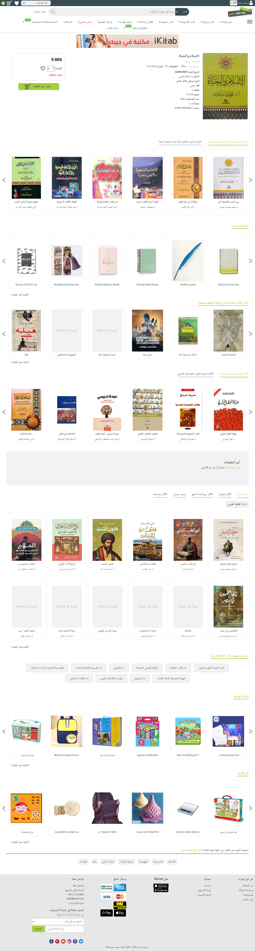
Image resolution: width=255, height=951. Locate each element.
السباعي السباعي (66, 569)
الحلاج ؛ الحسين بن (26, 564)
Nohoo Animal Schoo (66, 755)
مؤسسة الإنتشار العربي (111, 678)
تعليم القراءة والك (107, 755)
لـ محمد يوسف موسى (228, 207)
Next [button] (4, 180)
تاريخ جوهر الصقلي (228, 564)
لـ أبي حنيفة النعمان (26, 439)
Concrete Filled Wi (148, 832)
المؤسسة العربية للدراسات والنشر (47, 668)
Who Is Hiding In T (188, 755)
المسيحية (158, 861)
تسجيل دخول (243, 3)
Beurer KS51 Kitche (188, 832)
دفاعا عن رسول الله (188, 355)
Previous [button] (251, 180)
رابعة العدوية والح (67, 631)
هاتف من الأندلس (148, 564)
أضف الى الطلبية (42, 86)
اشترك (38, 929)
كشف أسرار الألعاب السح (148, 202)
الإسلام (171, 861)
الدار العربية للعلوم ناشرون (211, 668)
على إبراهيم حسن (227, 569)
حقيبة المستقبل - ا (26, 755)
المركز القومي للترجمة (147, 668)
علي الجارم (187, 569)
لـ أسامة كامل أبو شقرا (66, 439)
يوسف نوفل (25, 636)
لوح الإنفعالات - (26, 832)
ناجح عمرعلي (147, 636)
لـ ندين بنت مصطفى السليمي (107, 439)
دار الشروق (139, 678)
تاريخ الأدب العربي (67, 564)
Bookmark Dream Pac (66, 285)
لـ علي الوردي (228, 439)
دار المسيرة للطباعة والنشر (89, 668)
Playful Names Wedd (107, 285)
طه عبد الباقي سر (25, 569)
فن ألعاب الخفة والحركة (107, 202)
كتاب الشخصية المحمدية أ (188, 434)
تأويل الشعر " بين (27, 631)
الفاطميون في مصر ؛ (228, 631)
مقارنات (83, 861)
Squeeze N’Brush (147, 755)
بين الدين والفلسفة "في (228, 202)
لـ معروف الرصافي (188, 439)
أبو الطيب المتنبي (188, 564)
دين (184, 850)
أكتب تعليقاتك (232, 467)
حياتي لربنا (147, 355)
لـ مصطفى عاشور (147, 207)
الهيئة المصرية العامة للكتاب (171, 678)
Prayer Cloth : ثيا (107, 832)
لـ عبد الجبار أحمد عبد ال (107, 207)
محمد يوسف (190, 61)
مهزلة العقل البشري (228, 434)
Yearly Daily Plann (148, 285)
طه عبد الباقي (66, 636)
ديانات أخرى (108, 861)
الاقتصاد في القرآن (66, 434)
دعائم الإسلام (26, 434)
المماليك (188, 631)
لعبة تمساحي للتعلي (228, 832)
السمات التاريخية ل (147, 631)
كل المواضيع (194, 850)
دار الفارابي (119, 668)
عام (94, 861)
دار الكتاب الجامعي (79, 678)
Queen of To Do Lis (26, 285)
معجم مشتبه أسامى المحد (26, 202)
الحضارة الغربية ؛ (228, 355)
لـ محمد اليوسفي (147, 439)
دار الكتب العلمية (178, 668)
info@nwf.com (75, 899)
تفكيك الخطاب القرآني (148, 434)
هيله (26, 355)
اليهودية (143, 861)
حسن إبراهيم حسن (227, 636)
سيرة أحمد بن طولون (107, 631)
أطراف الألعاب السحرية (67, 202)
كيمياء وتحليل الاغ (107, 355)
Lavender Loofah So (66, 832)
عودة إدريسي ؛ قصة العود (107, 434)
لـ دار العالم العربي (237, 504)
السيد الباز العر (187, 636)
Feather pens (188, 285)
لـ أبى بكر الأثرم (188, 207)
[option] (228, 180)
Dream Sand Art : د (228, 755)
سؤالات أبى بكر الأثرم (187, 202)
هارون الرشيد (107, 564)
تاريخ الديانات (127, 861)
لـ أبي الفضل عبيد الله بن (26, 207)
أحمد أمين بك (106, 569)
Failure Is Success (228, 285)
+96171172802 (75, 895)
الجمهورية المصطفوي (66, 355)
